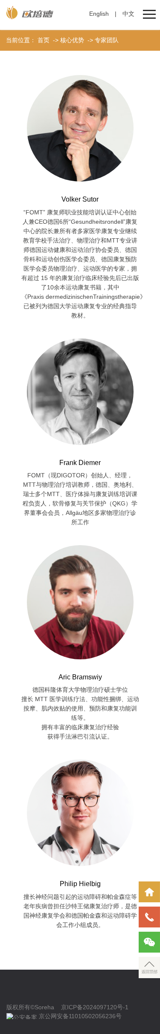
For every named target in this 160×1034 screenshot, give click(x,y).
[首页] (149, 891)
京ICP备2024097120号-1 (94, 1007)
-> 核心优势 (67, 40)
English (99, 13)
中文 (128, 13)
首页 (43, 40)
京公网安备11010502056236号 (80, 1016)
